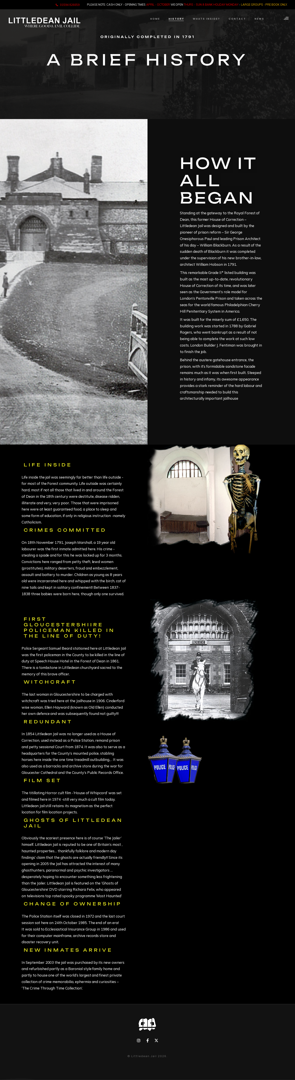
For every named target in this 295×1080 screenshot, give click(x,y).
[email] (147, 1040)
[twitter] (156, 1040)
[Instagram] (139, 1040)
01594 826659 (70, 4)
